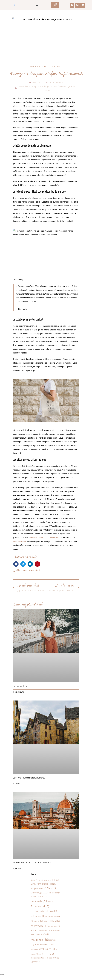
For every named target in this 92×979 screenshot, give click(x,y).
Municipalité (56, 930)
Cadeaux (22, 86)
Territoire (40, 954)
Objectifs (40, 934)
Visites (52, 958)
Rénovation (34, 949)
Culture (40, 897)
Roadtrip (52, 945)
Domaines (47, 897)
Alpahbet (34, 880)
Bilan (33, 884)
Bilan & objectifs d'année (46, 884)
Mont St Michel (19, 541)
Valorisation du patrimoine (39, 958)
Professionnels (43, 945)
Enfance (50, 902)
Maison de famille (54, 926)
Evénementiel (49, 916)
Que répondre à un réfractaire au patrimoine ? (29, 778)
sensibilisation (47, 949)
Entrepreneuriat (40, 906)
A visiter (40, 880)
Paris (46, 934)
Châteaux (51, 888)
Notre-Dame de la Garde (49, 538)
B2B (57, 880)
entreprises (38, 916)
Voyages (36, 962)
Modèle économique (45, 930)
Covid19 (33, 897)
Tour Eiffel (32, 538)
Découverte (39, 901)
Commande (45, 893)
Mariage (46, 86)
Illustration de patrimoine (34, 86)
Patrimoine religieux (65, 86)
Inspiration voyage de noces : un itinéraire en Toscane (32, 862)
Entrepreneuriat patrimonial (44, 911)
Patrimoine (53, 86)
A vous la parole (49, 880)
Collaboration (36, 893)
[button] (37, 5)
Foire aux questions (20, 686)
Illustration (45, 921)
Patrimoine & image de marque (46, 67)
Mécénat (34, 934)
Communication (54, 893)
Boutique (34, 889)
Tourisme (49, 953)
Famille (36, 921)
